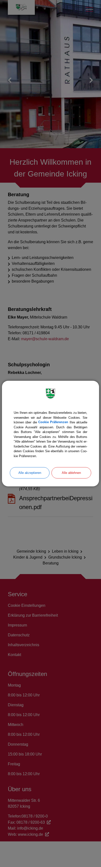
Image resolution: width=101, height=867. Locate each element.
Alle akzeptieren (29, 473)
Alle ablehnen (71, 473)
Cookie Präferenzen (53, 422)
